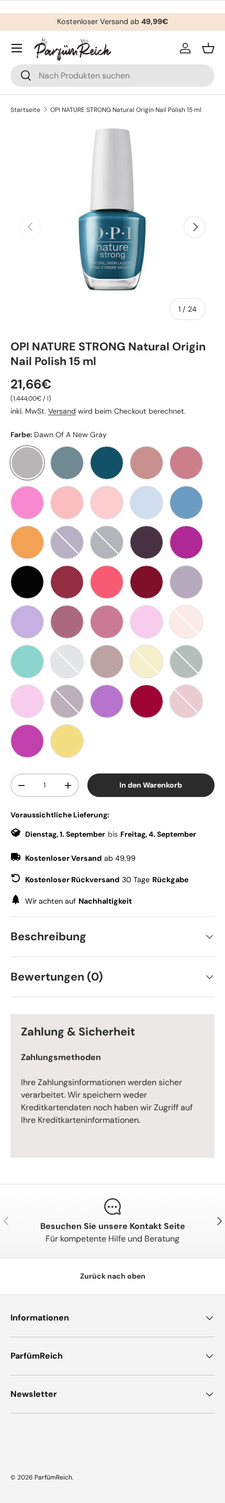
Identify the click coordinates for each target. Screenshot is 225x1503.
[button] (208, 48)
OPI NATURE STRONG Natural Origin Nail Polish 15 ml (125, 110)
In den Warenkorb (150, 785)
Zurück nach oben (112, 1276)
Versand (62, 411)
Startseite (25, 110)
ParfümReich (53, 1477)
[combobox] (112, 75)
